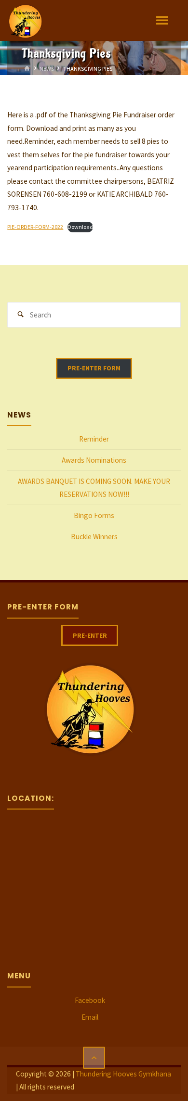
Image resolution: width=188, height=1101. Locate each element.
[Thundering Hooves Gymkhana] (25, 20)
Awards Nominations (94, 460)
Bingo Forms (94, 515)
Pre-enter (90, 635)
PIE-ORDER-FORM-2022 (35, 226)
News (47, 68)
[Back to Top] (94, 1058)
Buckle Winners (94, 536)
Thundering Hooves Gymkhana (123, 1073)
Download (80, 226)
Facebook (90, 1000)
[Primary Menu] (162, 20)
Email (89, 1017)
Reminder (94, 438)
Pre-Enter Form (94, 368)
